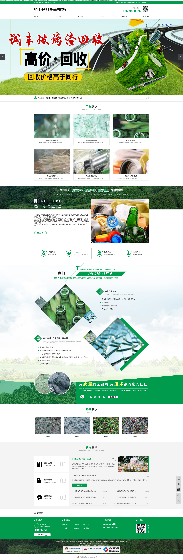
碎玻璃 (48, 436)
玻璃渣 (77, 436)
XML (136, 2)
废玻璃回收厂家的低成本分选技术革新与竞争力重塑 (85, 475)
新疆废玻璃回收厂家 (64, 98)
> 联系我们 (86, 528)
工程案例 (102, 16)
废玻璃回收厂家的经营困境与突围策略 (127, 491)
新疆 (87, 545)
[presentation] (2, 57)
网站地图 (129, 2)
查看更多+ (40, 233)
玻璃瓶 (106, 436)
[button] (88, 90)
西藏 (85, 545)
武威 (101, 545)
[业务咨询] (178, 478)
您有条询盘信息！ (143, 2)
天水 (99, 545)
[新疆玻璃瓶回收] (91, 126)
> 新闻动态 (76, 528)
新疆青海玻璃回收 (76, 98)
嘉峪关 (96, 545)
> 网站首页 (65, 524)
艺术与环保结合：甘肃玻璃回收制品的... (127, 497)
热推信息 (118, 2)
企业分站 (123, 2)
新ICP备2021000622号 (85, 543)
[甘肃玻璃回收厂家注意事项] (133, 463)
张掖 (104, 545)
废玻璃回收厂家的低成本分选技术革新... (86, 491)
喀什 (90, 545)
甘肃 (82, 545)
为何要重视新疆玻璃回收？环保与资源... (127, 503)
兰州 (93, 545)
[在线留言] (178, 495)
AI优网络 (100, 543)
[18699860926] (178, 484)
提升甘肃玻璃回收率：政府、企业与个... (86, 503)
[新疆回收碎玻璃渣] (131, 161)
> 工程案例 (65, 528)
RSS (133, 2)
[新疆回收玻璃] (131, 126)
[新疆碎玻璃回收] (52, 161)
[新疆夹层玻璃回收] (52, 126)
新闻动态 (124, 16)
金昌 (107, 545)
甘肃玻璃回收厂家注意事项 (81, 459)
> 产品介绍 (86, 524)
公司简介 (59, 16)
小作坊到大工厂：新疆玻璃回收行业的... (86, 497)
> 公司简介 (76, 524)
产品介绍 (80, 16)
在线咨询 (113, 397)
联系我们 (146, 16)
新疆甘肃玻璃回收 (51, 98)
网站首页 (37, 16)
